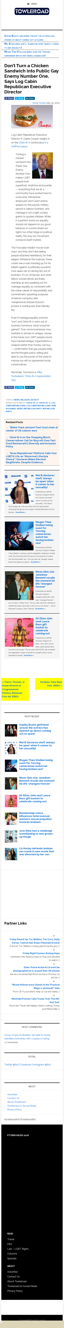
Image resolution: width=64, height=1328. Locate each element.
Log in (42, 1320)
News (17, 400)
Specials (12, 1258)
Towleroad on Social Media (21, 1105)
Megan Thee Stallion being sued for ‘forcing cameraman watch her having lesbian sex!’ (44, 532)
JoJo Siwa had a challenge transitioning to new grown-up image (36, 833)
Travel (10, 1239)
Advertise (12, 1094)
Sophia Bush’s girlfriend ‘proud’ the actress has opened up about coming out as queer (35, 729)
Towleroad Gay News (32, 11)
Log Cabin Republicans (38, 406)
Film (9, 1244)
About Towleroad (16, 1102)
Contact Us (13, 1098)
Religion (25, 400)
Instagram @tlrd (42, 1064)
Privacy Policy (14, 1109)
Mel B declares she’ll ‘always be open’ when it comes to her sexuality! (45, 481)
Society (35, 400)
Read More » (21, 512)
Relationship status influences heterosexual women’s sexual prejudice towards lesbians (35, 818)
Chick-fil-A (24, 142)
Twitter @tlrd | (12, 1064)
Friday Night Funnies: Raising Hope (41, 953)
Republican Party (33, 409)
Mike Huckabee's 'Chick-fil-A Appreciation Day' (31, 376)
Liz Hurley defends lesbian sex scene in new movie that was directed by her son (36, 851)
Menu (34, 4)
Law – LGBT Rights (18, 1248)
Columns (12, 1253)
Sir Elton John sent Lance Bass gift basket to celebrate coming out (44, 626)
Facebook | (26, 1064)
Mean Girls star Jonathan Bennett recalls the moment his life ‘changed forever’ (45, 579)
